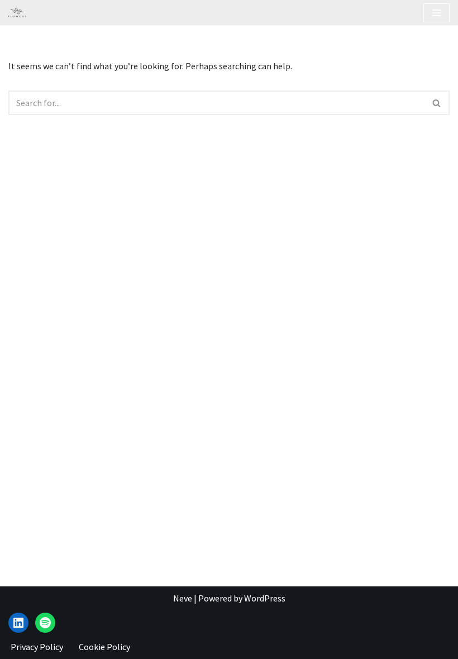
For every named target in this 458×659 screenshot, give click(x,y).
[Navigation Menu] (436, 12)
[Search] (437, 102)
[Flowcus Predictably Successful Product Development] (17, 12)
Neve (182, 598)
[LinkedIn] (18, 623)
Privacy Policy (37, 646)
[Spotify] (45, 623)
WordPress (264, 598)
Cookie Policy (104, 646)
